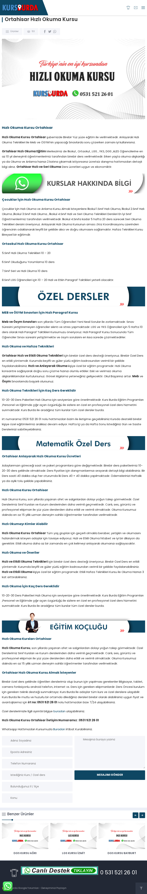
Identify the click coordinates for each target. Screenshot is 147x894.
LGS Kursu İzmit (73, 853)
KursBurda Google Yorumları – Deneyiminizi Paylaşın (35, 888)
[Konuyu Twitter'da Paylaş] (49, 31)
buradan (59, 711)
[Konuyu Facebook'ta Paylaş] (44, 31)
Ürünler (14, 31)
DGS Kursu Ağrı (25, 853)
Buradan (59, 729)
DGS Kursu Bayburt (122, 853)
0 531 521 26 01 (118, 873)
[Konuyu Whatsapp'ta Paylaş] (54, 31)
